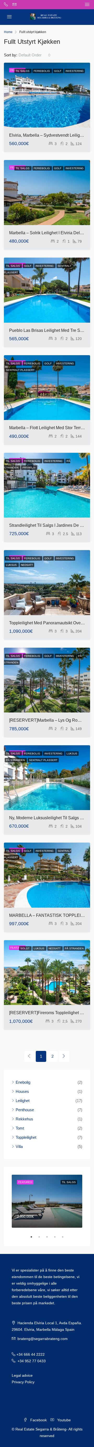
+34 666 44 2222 (30, 1354)
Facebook (38, 1420)
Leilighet (23, 1100)
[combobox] (34, 55)
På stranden (16, 760)
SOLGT (25, 948)
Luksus (11, 564)
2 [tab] (41, 1236)
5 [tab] (65, 1236)
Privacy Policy (23, 1382)
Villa (19, 1146)
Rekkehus (24, 1119)
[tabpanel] (47, 1201)
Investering (75, 71)
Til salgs (23, 71)
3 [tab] (49, 1236)
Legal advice (22, 1375)
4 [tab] (57, 1236)
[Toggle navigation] (87, 4)
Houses (22, 1091)
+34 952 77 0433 (31, 1361)
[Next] (64, 1056)
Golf (58, 71)
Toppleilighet (26, 1137)
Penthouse (25, 1110)
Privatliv (29, 467)
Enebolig (23, 1082)
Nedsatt (27, 564)
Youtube (63, 1420)
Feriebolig (42, 71)
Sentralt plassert (20, 370)
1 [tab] (34, 1236)
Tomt (20, 1128)
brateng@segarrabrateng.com (42, 1339)
